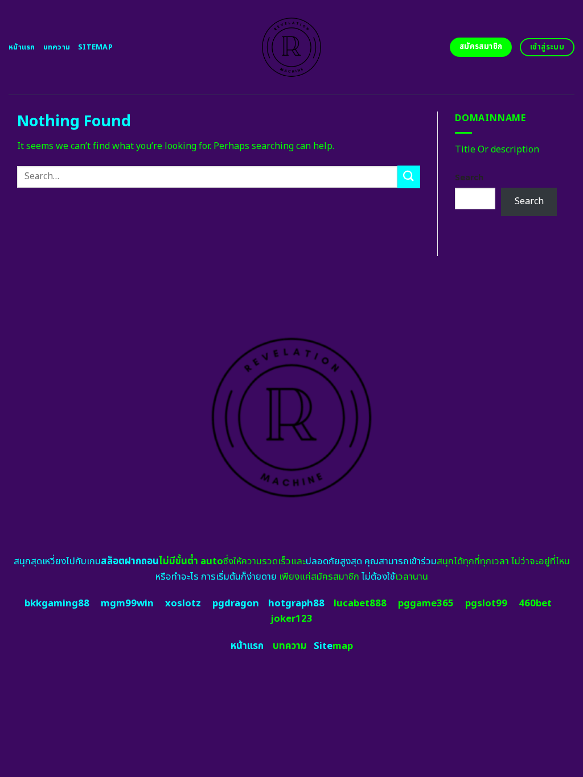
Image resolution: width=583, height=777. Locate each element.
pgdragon (235, 603)
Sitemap (95, 47)
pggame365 (426, 603)
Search (469, 178)
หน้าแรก (22, 47)
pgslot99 (486, 603)
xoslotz (183, 603)
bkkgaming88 (56, 603)
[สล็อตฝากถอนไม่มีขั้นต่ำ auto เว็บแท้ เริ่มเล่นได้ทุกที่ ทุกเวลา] (292, 47)
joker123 (291, 618)
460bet (535, 603)
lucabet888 (360, 603)
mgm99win (127, 603)
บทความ (57, 47)
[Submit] (408, 177)
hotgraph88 (296, 603)
